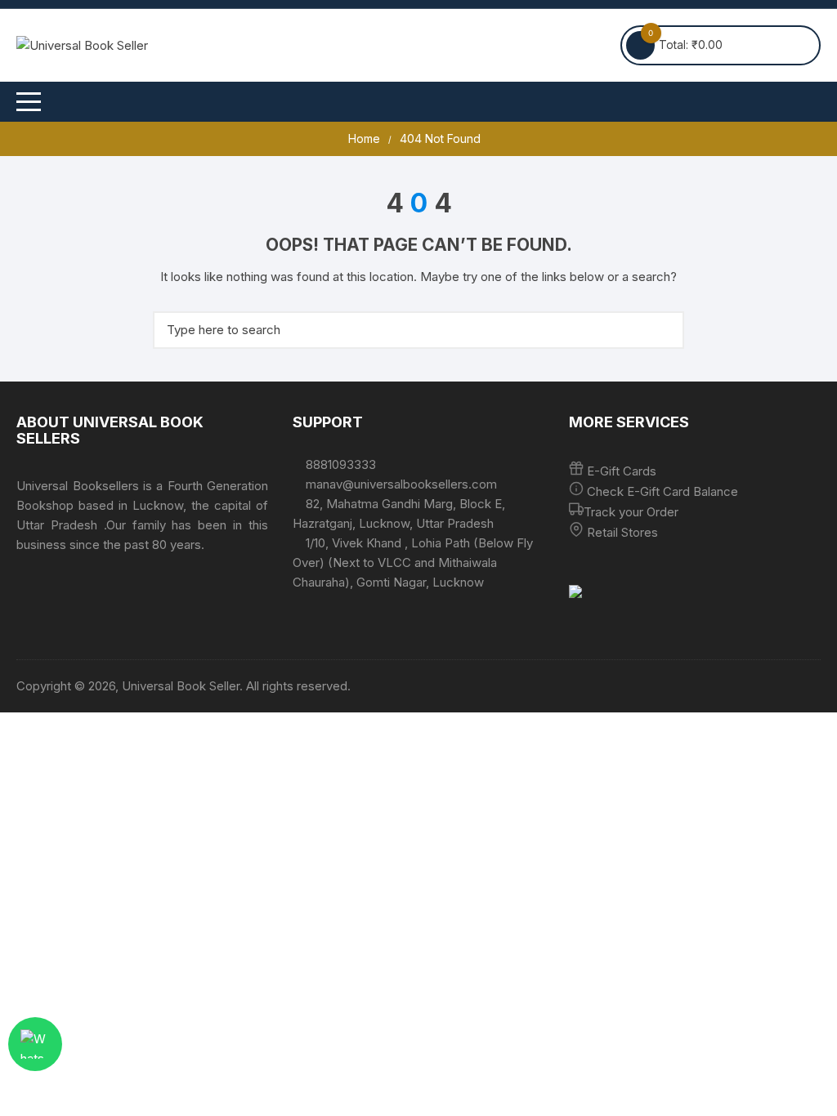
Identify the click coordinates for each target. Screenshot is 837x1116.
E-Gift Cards (621, 471)
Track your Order (631, 512)
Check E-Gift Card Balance (661, 491)
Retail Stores (622, 532)
